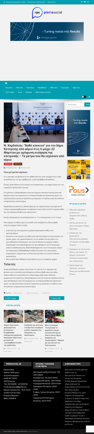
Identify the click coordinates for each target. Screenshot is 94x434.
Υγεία (20, 92)
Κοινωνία (9, 88)
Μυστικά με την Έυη (43, 92)
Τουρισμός (65, 88)
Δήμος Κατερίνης (32, 293)
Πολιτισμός (10, 92)
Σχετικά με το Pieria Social (36, 2)
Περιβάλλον (42, 88)
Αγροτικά (76, 88)
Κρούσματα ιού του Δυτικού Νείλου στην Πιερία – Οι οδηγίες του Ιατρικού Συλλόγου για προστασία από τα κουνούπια (79, 255)
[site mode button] (84, 97)
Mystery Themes (32, 431)
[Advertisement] (47, 61)
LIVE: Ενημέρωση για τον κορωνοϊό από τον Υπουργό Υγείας (13, 298)
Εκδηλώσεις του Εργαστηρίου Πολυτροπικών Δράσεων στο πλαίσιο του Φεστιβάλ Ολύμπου (79, 239)
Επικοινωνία (51, 2)
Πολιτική (19, 88)
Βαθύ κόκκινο (18, 293)
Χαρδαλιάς (46, 293)
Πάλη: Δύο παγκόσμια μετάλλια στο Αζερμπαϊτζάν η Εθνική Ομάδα (78, 214)
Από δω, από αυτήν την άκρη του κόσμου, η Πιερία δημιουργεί (79, 226)
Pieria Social (25, 168)
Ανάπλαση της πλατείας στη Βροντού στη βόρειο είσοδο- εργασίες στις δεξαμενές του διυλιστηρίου (33, 330)
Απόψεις (29, 92)
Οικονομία (30, 88)
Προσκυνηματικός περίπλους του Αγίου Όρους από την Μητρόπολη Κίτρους (79, 269)
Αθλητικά (53, 88)
